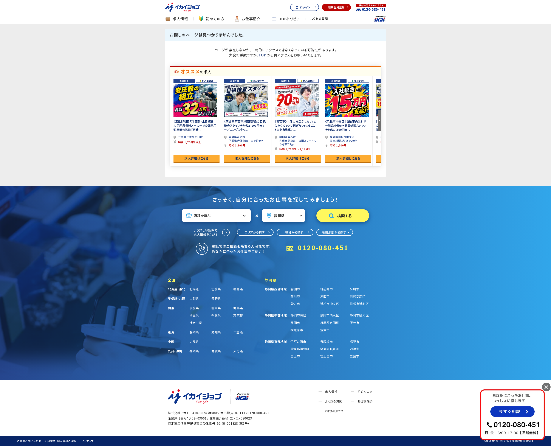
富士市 (295, 356)
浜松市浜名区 (359, 303)
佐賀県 (216, 351)
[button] (379, 120)
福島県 (238, 289)
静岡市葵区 (298, 315)
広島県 (194, 341)
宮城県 (216, 289)
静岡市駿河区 (359, 315)
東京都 (238, 315)
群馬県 (238, 308)
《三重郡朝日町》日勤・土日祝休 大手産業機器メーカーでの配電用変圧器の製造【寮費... (195, 125)
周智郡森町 (358, 296)
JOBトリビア (289, 19)
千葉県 (216, 315)
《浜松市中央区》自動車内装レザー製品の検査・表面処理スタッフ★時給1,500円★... (346, 125)
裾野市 (354, 341)
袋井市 (295, 303)
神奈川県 (195, 322)
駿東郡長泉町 (329, 349)
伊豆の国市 (298, 341)
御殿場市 (326, 341)
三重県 (238, 332)
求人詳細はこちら (196, 158)
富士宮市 (326, 356)
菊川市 (295, 296)
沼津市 (354, 349)
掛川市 (354, 289)
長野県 (216, 298)
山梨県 (194, 298)
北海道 (194, 289)
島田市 (295, 322)
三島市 (354, 356)
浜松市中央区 (329, 303)
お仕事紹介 (251, 19)
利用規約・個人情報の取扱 (60, 441)
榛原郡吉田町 (329, 322)
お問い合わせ (334, 411)
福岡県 (194, 351)
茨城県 (194, 308)
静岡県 (194, 332)
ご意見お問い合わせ (29, 441)
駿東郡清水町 (300, 349)
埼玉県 (194, 315)
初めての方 (215, 19)
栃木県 (216, 308)
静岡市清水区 (329, 315)
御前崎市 (326, 289)
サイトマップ (86, 441)
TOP (262, 54)
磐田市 (295, 289)
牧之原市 (297, 330)
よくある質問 (319, 18)
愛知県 (216, 332)
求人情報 (180, 19)
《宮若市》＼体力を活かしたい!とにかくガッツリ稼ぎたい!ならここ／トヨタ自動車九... (297, 125)
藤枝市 (354, 322)
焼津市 (325, 330)
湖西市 (325, 296)
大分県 (238, 351)
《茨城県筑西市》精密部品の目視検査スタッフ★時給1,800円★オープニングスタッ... (245, 125)
